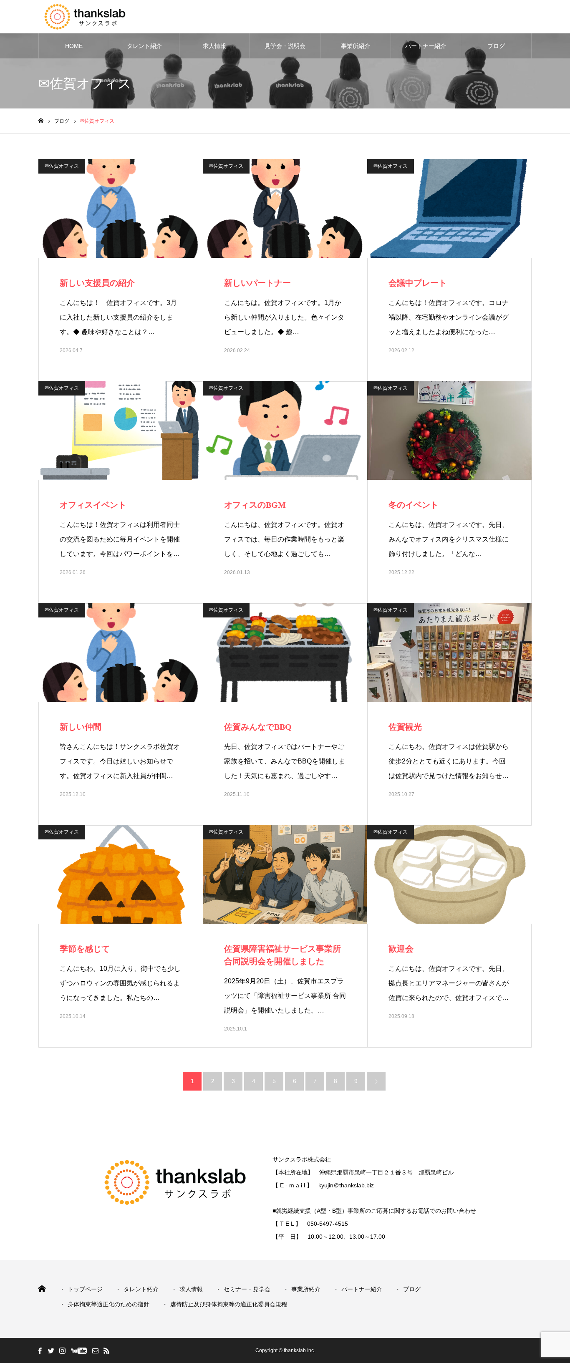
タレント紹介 (144, 46)
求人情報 (214, 46)
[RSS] (106, 1350)
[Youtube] (78, 1350)
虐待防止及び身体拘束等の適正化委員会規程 (228, 1304)
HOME (74, 46)
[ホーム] (40, 120)
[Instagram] (62, 1350)
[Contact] (95, 1350)
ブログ (496, 46)
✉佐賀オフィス (62, 166)
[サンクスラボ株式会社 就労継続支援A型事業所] (96, 16)
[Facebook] (39, 1350)
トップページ (85, 1289)
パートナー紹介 (425, 46)
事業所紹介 (355, 46)
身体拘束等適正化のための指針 (108, 1304)
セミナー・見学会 (247, 1289)
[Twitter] (51, 1350)
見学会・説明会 (285, 46)
